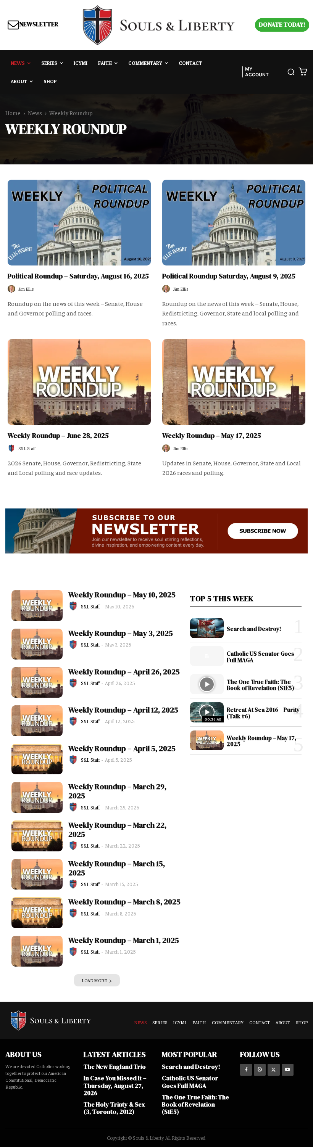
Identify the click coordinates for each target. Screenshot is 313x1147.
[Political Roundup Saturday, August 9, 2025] (233, 222)
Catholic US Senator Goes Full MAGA (260, 657)
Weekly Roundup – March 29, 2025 (117, 791)
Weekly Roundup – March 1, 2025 (123, 940)
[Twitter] (273, 1070)
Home (13, 112)
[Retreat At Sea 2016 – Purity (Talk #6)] (207, 712)
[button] (290, 71)
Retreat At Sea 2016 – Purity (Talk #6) (263, 713)
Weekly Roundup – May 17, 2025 (211, 435)
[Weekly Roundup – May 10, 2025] (37, 605)
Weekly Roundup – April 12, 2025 (123, 710)
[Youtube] (288, 1070)
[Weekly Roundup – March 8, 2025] (37, 912)
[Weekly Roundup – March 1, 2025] (37, 951)
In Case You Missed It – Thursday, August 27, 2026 (115, 1085)
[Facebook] (246, 1070)
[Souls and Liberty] (159, 25)
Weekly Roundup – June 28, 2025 (58, 435)
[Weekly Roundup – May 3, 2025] (37, 644)
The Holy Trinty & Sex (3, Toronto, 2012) (114, 1108)
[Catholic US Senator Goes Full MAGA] (207, 656)
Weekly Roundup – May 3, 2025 (120, 633)
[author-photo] (13, 289)
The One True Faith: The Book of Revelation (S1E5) (260, 685)
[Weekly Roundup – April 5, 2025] (37, 759)
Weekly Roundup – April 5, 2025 (122, 748)
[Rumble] (260, 1070)
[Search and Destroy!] (207, 628)
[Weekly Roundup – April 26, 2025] (37, 682)
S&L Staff (27, 448)
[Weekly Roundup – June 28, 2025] (79, 382)
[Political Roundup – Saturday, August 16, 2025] (79, 222)
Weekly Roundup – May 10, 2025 (122, 594)
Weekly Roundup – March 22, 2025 (117, 830)
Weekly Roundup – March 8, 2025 (124, 901)
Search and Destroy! (254, 629)
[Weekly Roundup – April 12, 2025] (37, 720)
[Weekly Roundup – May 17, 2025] (233, 382)
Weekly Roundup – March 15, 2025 (116, 868)
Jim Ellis (26, 289)
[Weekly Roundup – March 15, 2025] (37, 874)
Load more (94, 980)
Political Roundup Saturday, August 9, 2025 (228, 276)
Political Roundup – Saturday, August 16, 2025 (78, 276)
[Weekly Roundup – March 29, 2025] (37, 797)
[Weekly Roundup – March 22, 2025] (37, 835)
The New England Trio (115, 1066)
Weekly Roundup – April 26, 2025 (124, 671)
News (35, 112)
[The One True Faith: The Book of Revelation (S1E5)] (207, 684)
